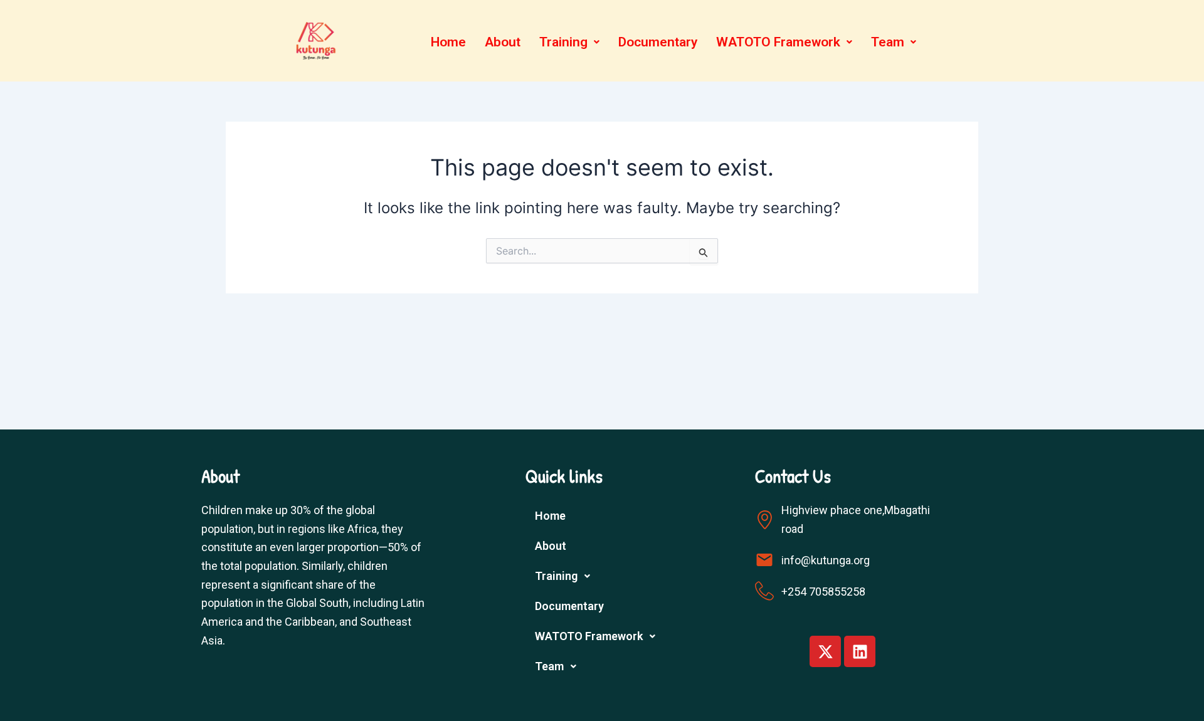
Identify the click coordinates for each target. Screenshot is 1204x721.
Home (448, 42)
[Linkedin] (859, 651)
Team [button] (887, 42)
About (502, 42)
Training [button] (563, 42)
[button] (569, 42)
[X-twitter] (825, 651)
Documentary (657, 42)
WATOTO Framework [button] (778, 42)
